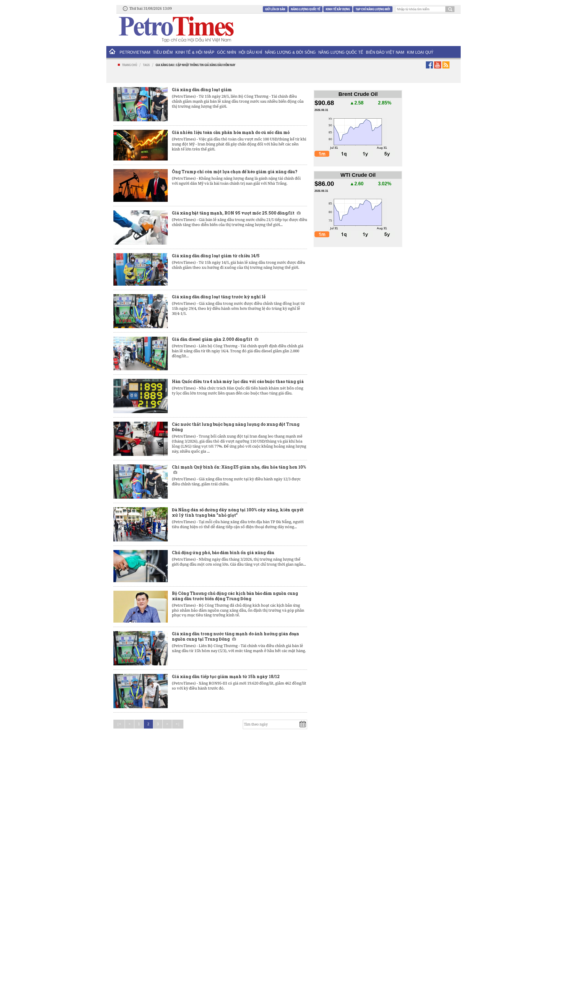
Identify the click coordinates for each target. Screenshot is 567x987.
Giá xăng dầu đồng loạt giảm (202, 89)
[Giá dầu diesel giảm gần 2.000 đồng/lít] (140, 353)
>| (178, 723)
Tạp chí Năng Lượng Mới (373, 9)
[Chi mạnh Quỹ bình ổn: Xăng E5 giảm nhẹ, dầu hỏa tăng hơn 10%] (140, 481)
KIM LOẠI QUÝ (420, 52)
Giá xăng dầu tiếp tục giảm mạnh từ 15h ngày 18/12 (226, 676)
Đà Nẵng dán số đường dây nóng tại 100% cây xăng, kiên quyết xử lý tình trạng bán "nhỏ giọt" (238, 512)
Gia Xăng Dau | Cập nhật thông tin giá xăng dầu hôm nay (195, 65)
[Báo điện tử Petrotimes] (176, 29)
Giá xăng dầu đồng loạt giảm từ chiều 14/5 (216, 255)
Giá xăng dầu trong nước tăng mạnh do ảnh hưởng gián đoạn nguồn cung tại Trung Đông (235, 636)
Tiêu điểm (163, 52)
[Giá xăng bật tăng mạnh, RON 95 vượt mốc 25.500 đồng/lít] (140, 227)
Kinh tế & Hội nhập (194, 52)
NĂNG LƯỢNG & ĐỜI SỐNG (290, 52)
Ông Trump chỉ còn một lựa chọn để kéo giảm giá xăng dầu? (234, 171)
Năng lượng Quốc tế (305, 9)
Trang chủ (129, 65)
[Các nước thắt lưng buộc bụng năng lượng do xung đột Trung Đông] (140, 439)
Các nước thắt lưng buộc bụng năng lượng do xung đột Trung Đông (235, 426)
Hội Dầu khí (250, 52)
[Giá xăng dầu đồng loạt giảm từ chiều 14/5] (140, 269)
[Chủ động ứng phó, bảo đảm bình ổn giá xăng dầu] (140, 566)
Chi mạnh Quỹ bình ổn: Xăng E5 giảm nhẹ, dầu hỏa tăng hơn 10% (239, 467)
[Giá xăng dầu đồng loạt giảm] (140, 104)
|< (119, 723)
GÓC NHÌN (226, 52)
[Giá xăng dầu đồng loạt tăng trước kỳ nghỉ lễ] (140, 311)
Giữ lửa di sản (275, 9)
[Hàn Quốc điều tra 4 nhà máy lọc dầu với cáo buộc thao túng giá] (140, 396)
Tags (146, 65)
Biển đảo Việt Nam (385, 52)
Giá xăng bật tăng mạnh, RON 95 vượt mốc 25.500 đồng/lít (233, 213)
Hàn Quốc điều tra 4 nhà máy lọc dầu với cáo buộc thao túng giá (238, 381)
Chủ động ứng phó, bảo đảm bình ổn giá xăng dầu (223, 552)
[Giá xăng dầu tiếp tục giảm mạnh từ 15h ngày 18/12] (140, 691)
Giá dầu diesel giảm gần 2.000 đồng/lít (212, 339)
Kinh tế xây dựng (338, 9)
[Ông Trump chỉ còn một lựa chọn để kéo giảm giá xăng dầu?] (140, 185)
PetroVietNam (135, 52)
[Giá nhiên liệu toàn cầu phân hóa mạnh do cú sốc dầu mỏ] (140, 145)
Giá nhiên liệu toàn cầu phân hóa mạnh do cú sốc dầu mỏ (231, 132)
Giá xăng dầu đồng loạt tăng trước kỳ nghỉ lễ (218, 296)
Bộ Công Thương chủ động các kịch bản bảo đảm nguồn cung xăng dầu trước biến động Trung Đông (235, 595)
